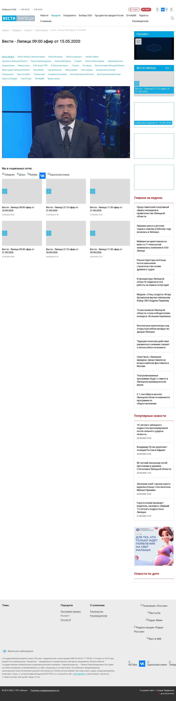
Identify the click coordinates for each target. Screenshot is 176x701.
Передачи (16, 30)
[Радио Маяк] (154, 620)
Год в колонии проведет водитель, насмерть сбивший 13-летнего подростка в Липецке (153, 507)
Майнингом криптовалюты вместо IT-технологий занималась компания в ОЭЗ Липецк (152, 246)
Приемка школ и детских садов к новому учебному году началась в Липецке (154, 228)
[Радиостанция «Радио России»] (154, 629)
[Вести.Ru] (154, 613)
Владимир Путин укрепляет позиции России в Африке (152, 448)
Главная (5, 30)
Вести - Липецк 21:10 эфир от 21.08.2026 (62, 209)
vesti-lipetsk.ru (79, 674)
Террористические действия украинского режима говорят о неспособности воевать (153, 344)
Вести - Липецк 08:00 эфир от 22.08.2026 (18, 209)
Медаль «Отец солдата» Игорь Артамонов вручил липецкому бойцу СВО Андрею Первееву (154, 297)
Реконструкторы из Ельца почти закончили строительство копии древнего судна (151, 265)
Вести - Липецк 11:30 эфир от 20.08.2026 (106, 251)
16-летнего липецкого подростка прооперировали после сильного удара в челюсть (152, 430)
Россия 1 (28, 30)
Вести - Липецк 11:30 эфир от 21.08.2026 (106, 209)
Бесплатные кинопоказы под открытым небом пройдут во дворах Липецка (153, 328)
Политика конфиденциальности (45, 690)
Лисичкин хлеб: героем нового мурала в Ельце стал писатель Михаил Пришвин (154, 487)
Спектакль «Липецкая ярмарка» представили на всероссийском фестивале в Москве (153, 361)
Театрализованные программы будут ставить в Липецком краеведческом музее (152, 380)
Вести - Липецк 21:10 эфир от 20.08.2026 (62, 251)
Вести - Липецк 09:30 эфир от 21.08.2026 (18, 251)
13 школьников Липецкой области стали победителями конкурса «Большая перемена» (154, 313)
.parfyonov (166, 693)
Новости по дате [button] (146, 574)
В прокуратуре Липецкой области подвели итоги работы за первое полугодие (153, 281)
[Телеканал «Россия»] (154, 606)
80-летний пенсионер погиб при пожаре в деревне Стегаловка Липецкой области (154, 465)
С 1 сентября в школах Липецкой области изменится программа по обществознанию (153, 399)
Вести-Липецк (42, 30)
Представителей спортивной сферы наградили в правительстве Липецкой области (153, 212)
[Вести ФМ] (154, 639)
